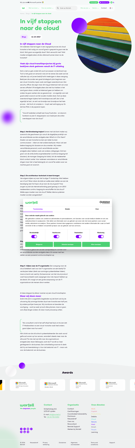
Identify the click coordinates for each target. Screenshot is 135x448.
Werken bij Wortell (74, 429)
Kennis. (94, 8)
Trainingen (93, 2)
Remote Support (74, 426)
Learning (94, 432)
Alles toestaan (96, 244)
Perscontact (72, 424)
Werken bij (104, 2)
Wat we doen (33, 8)
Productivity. (96, 414)
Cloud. (93, 419)
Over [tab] (97, 209)
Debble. (94, 417)
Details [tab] (67, 209)
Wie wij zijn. (84, 8)
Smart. (93, 427)
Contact (104, 8)
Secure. (94, 422)
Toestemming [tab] (37, 209)
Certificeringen (73, 411)
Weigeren (39, 244)
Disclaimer (62, 442)
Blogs (24, 37)
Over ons (71, 421)
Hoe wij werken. (47, 8)
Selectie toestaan (67, 244)
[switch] (56, 236)
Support (112, 442)
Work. (93, 409)
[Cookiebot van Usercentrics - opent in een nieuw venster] (101, 202)
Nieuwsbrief (72, 419)
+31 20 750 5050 (53, 417)
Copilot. (94, 411)
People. (94, 430)
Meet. (93, 424)
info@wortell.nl (54, 414)
